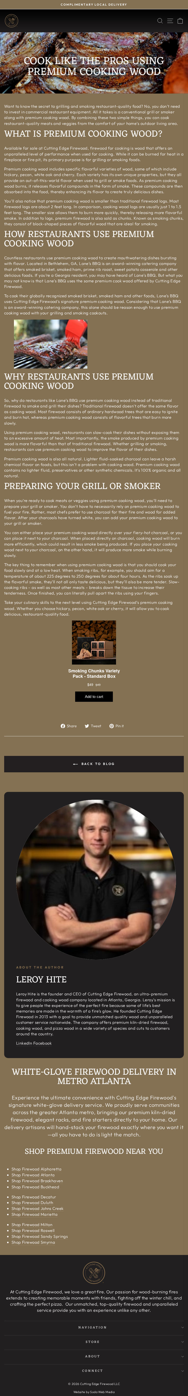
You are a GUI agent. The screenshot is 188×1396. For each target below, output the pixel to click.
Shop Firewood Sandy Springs (40, 1236)
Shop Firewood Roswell (33, 1230)
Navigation (92, 1327)
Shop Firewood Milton (32, 1224)
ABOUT (93, 1356)
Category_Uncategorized (84, 50)
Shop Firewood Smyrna (33, 1242)
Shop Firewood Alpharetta (36, 1168)
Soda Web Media (102, 1392)
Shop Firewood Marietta (35, 1214)
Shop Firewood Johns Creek (37, 1208)
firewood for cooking (109, 148)
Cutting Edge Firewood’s (116, 602)
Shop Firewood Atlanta (33, 1174)
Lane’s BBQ (90, 263)
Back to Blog (97, 764)
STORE (93, 1342)
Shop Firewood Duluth (32, 1202)
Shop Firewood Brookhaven (37, 1180)
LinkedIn (24, 1043)
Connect (92, 1371)
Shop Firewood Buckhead (35, 1186)
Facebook (42, 1043)
